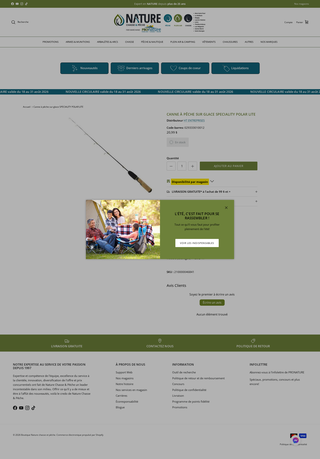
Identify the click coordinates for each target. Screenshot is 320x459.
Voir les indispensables (197, 243)
